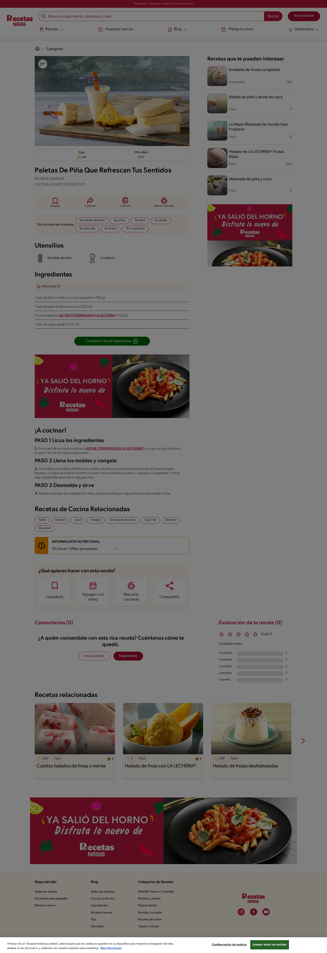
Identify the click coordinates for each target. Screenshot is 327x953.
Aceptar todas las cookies (270, 944)
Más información (111, 948)
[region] (163, 945)
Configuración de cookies (229, 944)
